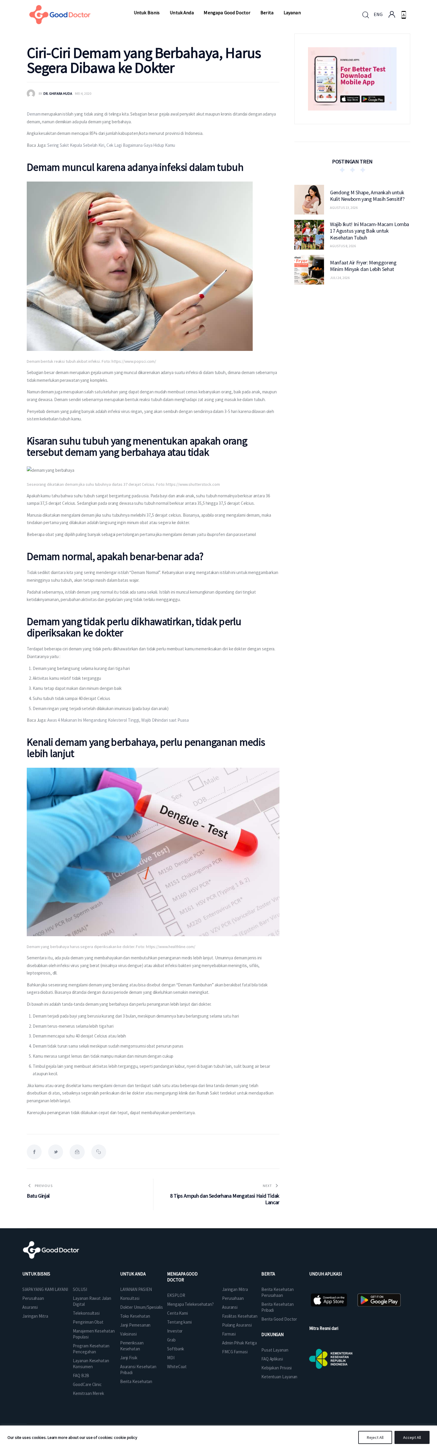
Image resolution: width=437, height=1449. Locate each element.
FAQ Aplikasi (272, 1359)
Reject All (375, 1437)
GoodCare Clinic (87, 1384)
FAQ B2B (81, 1375)
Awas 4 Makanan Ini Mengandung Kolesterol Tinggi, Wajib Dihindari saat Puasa (118, 720)
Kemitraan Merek (88, 1393)
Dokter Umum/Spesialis (141, 1307)
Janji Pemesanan (135, 1325)
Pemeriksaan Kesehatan (132, 1346)
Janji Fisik (128, 1357)
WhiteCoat (177, 1366)
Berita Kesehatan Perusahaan (277, 1292)
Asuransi (30, 1307)
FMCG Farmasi (235, 1352)
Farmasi (229, 1334)
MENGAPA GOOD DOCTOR (182, 1277)
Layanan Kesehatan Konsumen (91, 1363)
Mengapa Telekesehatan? (190, 1304)
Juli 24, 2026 (340, 277)
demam (120, 1085)
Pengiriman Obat (88, 1322)
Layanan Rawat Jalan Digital (92, 1301)
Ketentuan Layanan (279, 1376)
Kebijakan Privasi (276, 1368)
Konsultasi (129, 1298)
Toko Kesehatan (135, 1316)
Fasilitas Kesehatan (239, 1316)
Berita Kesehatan (136, 1381)
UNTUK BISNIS (36, 1274)
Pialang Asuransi (236, 1325)
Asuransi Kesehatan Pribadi (138, 1369)
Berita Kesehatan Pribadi (277, 1307)
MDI (171, 1357)
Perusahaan (33, 1298)
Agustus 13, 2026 (344, 207)
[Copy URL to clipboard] (98, 1151)
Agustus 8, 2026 (343, 246)
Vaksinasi (128, 1334)
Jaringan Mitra (35, 1316)
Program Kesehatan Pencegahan (91, 1349)
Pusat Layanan (274, 1350)
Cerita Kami (177, 1313)
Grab (171, 1340)
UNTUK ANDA (133, 1274)
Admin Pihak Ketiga (239, 1343)
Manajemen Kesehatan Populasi (93, 1334)
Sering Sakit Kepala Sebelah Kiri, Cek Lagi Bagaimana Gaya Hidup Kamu (111, 145)
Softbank (175, 1349)
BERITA (268, 1274)
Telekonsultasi (86, 1313)
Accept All (412, 1437)
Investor (175, 1331)
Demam (34, 114)
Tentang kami (179, 1322)
